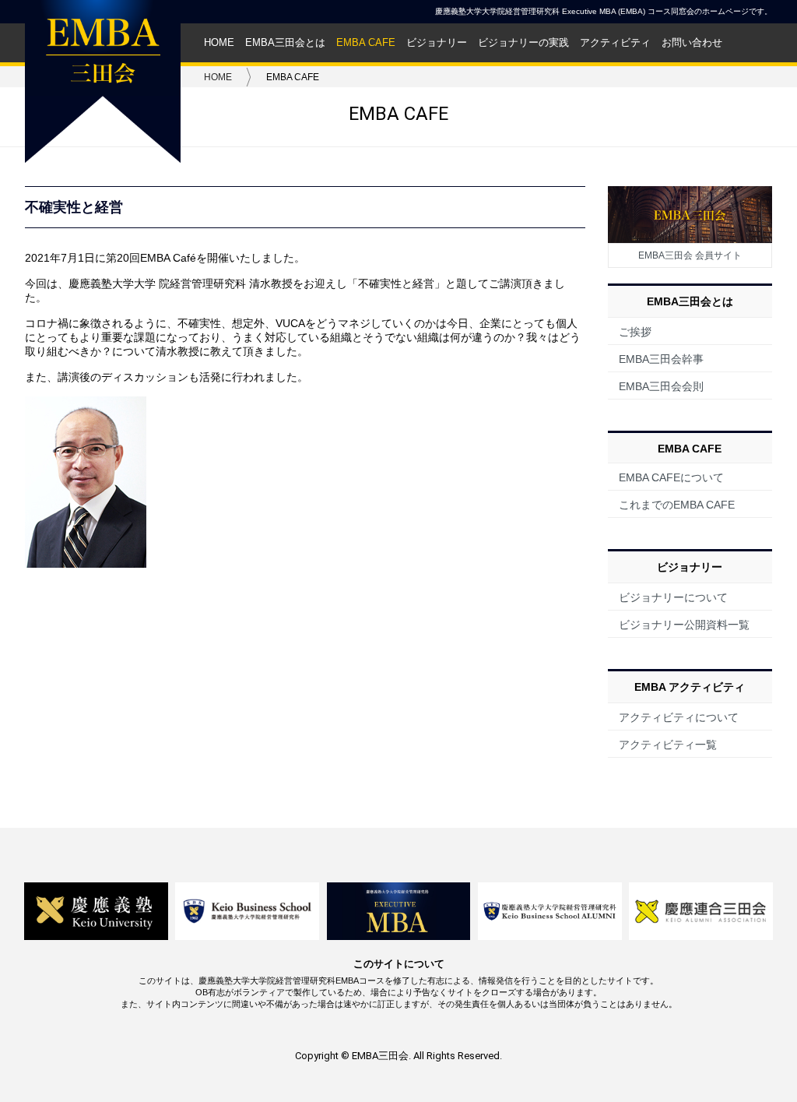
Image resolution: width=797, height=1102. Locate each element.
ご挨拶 (635, 332)
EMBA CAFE (365, 42)
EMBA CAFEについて (671, 477)
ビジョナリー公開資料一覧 (684, 624)
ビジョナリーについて (673, 597)
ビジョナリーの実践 (523, 42)
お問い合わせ (692, 42)
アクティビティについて (679, 717)
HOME (219, 42)
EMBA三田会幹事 (661, 359)
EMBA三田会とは (285, 42)
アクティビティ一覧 (668, 744)
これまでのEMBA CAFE (677, 504)
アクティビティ (615, 42)
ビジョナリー (436, 42)
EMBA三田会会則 (661, 386)
